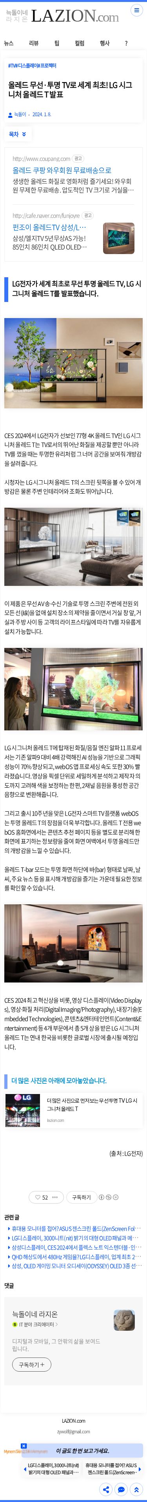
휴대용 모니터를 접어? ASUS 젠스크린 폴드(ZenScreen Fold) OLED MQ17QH (110, 1472)
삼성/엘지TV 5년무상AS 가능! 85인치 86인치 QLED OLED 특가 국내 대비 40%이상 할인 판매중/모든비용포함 (49, 242)
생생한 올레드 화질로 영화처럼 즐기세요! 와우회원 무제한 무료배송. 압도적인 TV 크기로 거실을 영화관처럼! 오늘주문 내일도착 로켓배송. (72, 185)
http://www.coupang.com (41, 158)
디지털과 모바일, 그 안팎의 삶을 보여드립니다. (56, 1344)
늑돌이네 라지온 (35, 1314)
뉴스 (8, 43)
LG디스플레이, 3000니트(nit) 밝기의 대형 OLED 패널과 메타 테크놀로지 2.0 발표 (53, 1472)
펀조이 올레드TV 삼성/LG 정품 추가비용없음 (48, 227)
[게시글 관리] (55, 1197)
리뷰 (33, 43)
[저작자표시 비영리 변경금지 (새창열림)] (108, 1197)
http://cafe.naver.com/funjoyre (46, 215)
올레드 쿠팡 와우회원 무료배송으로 (62, 170)
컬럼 (79, 43)
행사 (104, 43)
